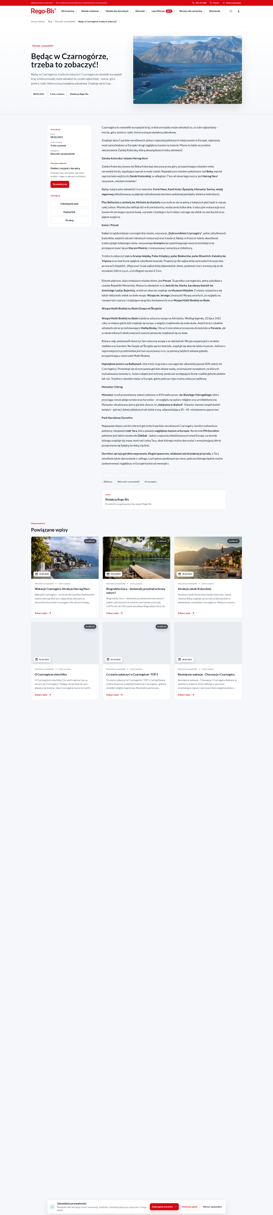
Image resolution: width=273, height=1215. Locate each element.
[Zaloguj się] (238, 11)
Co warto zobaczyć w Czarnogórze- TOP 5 (132, 674)
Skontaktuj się (60, 184)
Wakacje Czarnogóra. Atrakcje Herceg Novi (62, 589)
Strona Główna (38, 21)
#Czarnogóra (151, 481)
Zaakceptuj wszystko (162, 1206)
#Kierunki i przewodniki (128, 481)
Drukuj (69, 220)
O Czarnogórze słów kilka (51, 674)
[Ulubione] (230, 11)
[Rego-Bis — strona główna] (43, 11)
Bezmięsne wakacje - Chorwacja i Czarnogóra (206, 674)
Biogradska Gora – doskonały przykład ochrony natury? (135, 590)
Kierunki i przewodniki (65, 21)
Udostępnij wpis (69, 203)
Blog (50, 21)
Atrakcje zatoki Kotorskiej (194, 589)
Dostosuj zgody (189, 1206)
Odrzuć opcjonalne (212, 1206)
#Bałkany (108, 481)
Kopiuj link (69, 211)
